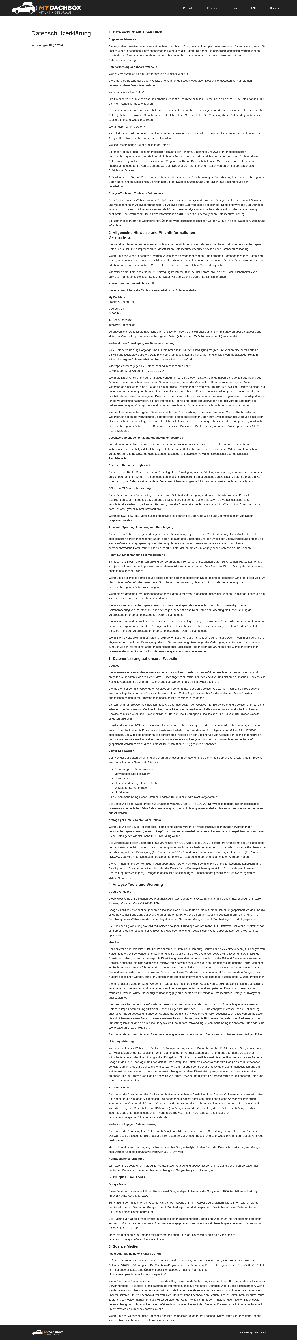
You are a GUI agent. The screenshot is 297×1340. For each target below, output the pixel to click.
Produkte (188, 8)
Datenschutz (259, 1332)
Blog (234, 8)
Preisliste (212, 8)
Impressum (245, 1332)
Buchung (275, 8)
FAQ (253, 8)
